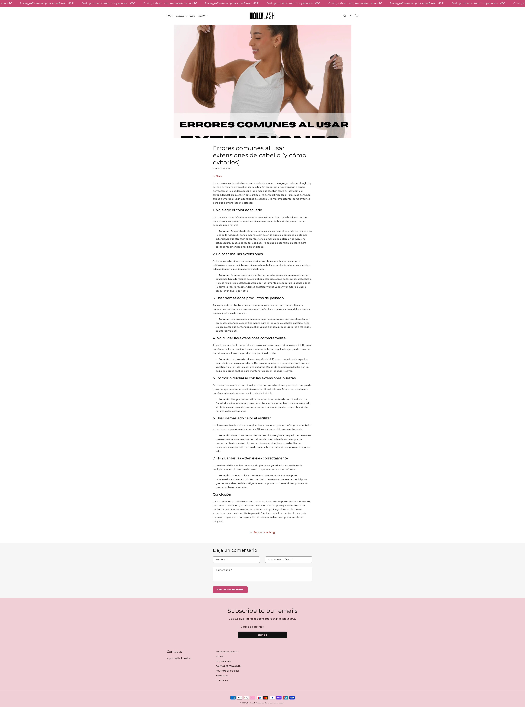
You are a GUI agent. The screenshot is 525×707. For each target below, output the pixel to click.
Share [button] (219, 176)
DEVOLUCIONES (223, 661)
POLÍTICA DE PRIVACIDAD (228, 666)
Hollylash (251, 703)
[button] (181, 16)
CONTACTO (222, 680)
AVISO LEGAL (222, 675)
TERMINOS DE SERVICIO (227, 651)
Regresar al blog (264, 532)
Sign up (262, 634)
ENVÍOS (219, 656)
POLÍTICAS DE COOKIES (227, 671)
